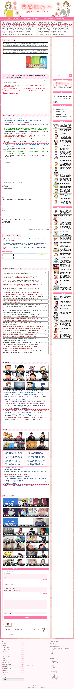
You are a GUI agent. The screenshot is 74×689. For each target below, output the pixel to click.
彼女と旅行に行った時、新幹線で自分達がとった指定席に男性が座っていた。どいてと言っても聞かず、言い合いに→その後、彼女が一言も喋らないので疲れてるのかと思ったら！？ (25, 335)
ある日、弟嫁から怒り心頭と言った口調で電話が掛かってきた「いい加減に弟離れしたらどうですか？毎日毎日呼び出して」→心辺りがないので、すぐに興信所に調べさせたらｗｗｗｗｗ (24, 331)
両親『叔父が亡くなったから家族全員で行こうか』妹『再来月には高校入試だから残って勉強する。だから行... (25, 410)
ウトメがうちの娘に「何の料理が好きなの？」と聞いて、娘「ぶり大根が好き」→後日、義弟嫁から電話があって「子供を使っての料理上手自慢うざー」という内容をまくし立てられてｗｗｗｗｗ (25, 347)
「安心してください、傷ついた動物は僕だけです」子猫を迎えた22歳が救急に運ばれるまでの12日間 (23, 394)
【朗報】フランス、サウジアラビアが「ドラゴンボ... (14, 453)
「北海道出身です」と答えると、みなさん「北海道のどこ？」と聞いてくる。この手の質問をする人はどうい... (25, 471)
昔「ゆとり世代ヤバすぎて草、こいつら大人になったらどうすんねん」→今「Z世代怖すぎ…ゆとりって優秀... (25, 481)
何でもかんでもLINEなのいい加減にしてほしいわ (13, 480)
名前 (4, 611)
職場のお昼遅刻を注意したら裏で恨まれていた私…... (14, 460)
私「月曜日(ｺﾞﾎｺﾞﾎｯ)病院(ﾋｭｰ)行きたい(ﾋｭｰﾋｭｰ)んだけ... (14, 32)
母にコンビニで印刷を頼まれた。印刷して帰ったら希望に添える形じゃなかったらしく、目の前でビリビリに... (25, 392)
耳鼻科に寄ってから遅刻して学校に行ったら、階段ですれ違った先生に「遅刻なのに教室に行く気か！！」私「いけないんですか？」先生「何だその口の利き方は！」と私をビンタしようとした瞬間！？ (24, 306)
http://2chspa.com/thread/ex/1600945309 (40, 229)
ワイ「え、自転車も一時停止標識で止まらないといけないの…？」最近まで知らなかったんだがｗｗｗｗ (25, 138)
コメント (6, 598)
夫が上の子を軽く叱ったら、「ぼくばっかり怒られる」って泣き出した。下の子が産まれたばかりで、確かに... (25, 390)
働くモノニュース (55, 662)
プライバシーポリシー (37, 685)
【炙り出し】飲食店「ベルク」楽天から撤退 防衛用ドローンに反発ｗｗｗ (18, 485)
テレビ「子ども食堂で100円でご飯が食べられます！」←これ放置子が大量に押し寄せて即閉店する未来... (25, 50)
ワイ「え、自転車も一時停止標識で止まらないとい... (14, 464)
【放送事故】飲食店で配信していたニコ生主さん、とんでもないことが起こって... (55, 26)
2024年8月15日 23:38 (7, 573)
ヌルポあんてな (54, 679)
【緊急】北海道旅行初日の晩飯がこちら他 (12, 469)
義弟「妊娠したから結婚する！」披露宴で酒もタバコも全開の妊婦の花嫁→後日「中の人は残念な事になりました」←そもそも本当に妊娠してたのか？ (25, 339)
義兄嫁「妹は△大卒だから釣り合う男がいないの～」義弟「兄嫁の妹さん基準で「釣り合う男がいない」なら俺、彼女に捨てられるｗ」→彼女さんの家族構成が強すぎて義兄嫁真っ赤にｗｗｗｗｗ (25, 327)
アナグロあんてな (55, 677)
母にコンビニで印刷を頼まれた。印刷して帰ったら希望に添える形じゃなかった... (19, 23)
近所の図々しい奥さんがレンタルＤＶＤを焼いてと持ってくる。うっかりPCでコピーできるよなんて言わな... (25, 396)
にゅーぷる (53, 673)
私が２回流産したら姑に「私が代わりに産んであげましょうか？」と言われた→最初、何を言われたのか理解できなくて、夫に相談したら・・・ (25, 323)
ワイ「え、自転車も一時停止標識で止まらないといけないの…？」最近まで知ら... (55, 32)
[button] (70, 75)
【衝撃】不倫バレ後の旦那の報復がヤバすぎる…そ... (14, 457)
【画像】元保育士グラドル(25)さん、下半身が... (13, 465)
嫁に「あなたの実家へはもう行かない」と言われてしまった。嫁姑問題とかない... (55, 23)
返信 (45, 579)
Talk (52, 654)
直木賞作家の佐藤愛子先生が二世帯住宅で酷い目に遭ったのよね (16, 476)
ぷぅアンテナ (54, 676)
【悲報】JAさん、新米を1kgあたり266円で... (35, 452)
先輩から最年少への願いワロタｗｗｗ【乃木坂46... (13, 456)
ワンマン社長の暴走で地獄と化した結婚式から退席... (37, 460)
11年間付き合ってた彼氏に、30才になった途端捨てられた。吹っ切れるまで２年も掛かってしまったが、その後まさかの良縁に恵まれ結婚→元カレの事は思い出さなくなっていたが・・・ (25, 297)
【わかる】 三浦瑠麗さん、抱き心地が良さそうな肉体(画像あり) (51, 34)
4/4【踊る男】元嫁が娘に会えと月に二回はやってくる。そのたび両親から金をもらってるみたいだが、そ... (24, 412)
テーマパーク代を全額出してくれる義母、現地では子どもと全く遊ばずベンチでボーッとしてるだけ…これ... (26, 52)
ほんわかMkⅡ (54, 660)
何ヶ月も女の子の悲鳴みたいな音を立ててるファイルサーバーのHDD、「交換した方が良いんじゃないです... (25, 472)
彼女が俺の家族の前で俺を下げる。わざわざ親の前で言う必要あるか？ (17, 414)
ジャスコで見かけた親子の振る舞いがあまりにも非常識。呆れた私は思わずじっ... (19, 29)
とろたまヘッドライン (55, 672)
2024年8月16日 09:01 (7, 585)
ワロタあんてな (54, 680)
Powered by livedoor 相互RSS (8, 54)
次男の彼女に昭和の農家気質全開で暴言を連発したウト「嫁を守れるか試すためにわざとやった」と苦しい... (26, 47)
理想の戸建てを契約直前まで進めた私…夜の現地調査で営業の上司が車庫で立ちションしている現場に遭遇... (26, 45)
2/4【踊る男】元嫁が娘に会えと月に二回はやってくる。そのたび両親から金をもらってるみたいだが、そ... (24, 415)
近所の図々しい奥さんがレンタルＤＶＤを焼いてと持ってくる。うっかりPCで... (18, 26)
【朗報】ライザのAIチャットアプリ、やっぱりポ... (13, 461)
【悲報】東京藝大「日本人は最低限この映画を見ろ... (37, 453)
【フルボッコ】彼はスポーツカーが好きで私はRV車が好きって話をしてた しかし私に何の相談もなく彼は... (25, 401)
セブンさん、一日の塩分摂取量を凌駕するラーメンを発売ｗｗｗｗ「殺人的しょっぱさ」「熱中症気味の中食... (25, 478)
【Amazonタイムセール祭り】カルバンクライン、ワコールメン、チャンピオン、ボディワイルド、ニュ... (24, 419)
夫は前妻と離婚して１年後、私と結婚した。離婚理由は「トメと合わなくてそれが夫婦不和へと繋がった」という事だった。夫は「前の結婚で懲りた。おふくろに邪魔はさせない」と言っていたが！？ (25, 343)
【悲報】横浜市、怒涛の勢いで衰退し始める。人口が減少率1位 (16, 474)
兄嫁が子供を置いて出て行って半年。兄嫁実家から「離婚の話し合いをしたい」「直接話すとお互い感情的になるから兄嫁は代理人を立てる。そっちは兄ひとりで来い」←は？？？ (25, 319)
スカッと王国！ (54, 661)
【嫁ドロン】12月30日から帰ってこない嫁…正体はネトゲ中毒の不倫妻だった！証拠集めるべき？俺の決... (24, 403)
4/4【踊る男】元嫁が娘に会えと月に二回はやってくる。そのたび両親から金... (18, 34)
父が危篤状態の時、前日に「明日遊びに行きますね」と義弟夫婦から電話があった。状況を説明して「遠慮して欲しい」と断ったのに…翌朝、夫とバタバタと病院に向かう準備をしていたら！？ (25, 293)
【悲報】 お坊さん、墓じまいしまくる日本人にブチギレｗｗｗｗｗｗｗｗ (53, 28)
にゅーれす (53, 675)
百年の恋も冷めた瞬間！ (7, 251)
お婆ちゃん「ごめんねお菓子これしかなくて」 (36, 463)
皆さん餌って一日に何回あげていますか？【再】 (12, 35)
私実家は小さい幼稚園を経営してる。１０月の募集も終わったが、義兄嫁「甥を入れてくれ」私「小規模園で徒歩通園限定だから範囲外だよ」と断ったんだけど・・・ (25, 311)
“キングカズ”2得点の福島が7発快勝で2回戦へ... (36, 456)
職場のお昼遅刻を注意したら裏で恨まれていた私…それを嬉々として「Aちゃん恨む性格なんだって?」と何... (25, 397)
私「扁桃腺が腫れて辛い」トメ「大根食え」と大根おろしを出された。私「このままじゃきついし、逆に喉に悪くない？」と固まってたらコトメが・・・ (25, 289)
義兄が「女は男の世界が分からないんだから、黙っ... (37, 465)
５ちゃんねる (54, 655)
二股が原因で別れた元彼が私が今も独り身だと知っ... (37, 461)
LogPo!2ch (54, 667)
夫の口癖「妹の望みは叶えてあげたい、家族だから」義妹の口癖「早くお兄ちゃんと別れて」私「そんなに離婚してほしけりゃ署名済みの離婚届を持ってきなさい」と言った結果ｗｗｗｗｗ (25, 276)
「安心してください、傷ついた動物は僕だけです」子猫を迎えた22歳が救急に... (18, 25)
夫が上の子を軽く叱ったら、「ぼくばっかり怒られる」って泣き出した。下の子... (19, 22)
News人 (53, 668)
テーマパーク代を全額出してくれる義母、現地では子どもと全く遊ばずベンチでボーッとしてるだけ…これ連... (25, 406)
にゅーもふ (53, 674)
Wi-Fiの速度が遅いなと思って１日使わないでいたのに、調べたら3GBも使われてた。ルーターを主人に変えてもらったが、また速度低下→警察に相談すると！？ (25, 272)
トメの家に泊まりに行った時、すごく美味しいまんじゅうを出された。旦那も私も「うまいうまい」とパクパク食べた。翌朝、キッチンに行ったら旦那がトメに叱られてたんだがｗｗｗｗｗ (25, 281)
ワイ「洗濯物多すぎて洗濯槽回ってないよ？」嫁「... (37, 464)
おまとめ (53, 669)
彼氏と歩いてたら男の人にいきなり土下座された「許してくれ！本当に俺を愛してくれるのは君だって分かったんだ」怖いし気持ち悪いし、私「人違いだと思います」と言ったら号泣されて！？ (25, 285)
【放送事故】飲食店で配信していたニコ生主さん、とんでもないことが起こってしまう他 (22, 120)
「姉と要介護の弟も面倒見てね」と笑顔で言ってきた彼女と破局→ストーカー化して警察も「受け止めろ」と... (25, 417)
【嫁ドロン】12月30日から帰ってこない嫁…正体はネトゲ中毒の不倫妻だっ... (18, 28)
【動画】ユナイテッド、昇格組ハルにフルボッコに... (37, 457)
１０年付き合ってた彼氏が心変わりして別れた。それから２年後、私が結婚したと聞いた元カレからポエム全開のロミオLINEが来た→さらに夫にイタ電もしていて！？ (25, 351)
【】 (66, 98)
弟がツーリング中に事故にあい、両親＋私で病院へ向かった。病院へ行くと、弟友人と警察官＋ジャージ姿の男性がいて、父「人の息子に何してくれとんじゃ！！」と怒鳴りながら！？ (25, 315)
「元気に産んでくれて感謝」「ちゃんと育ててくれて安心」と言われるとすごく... (55, 29)
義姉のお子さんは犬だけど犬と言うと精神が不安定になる (50, 22)
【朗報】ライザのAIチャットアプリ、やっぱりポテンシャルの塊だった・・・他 (20, 158)
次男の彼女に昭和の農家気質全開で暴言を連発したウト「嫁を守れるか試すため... (55, 31)
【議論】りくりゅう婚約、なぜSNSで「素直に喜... (13, 463)
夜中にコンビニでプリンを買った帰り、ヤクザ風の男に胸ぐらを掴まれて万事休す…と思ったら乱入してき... (26, 43)
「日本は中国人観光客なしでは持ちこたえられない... (14, 452)
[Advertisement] (14, 64)
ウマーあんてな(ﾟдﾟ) (55, 678)
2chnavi (53, 666)
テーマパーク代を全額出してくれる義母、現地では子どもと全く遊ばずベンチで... (19, 31)
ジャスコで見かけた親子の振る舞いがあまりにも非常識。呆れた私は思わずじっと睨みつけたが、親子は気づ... (25, 405)
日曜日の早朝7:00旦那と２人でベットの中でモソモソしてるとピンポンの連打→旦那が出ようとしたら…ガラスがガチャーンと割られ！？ (25, 301)
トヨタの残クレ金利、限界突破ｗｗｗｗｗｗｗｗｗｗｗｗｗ (15, 483)
